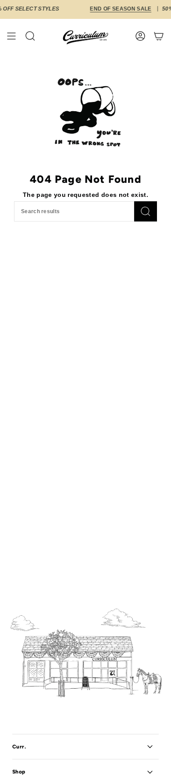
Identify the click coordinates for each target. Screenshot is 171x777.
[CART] (159, 36)
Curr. (19, 747)
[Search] (145, 211)
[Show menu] (11, 36)
